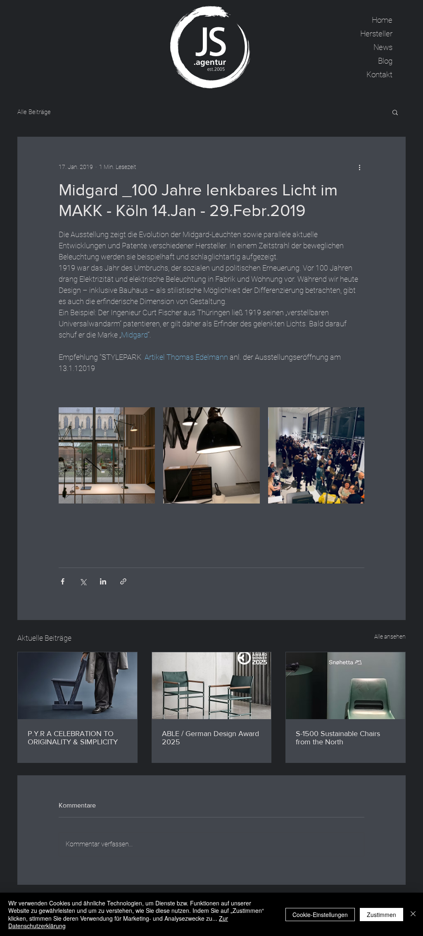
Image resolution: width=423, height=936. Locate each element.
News (382, 47)
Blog (385, 61)
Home (382, 20)
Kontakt (379, 74)
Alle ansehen (390, 636)
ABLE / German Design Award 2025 (210, 737)
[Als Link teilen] (123, 581)
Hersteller (376, 33)
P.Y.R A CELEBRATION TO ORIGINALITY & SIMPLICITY (73, 737)
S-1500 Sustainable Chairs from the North (338, 737)
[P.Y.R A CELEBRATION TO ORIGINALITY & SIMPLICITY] (77, 685)
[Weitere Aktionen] (359, 167)
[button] (395, 112)
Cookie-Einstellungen (320, 914)
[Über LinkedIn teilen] (103, 581)
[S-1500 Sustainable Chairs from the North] (345, 685)
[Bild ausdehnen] (107, 455)
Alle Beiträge (34, 112)
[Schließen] (413, 914)
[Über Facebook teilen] (63, 581)
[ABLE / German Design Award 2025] (211, 685)
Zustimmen (381, 914)
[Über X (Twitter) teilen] (83, 581)
